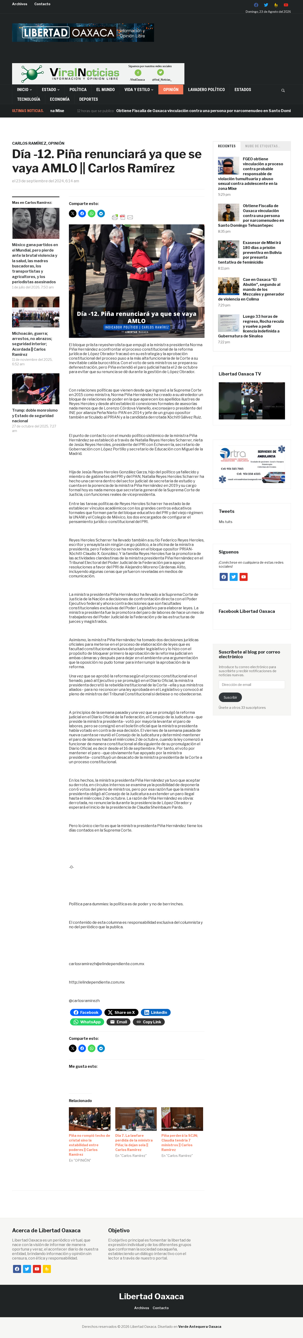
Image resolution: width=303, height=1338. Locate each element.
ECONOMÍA (60, 99)
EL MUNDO (105, 89)
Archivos (19, 4)
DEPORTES (88, 99)
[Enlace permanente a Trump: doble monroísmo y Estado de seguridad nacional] (35, 390)
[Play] (252, 400)
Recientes (227, 146)
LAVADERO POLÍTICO (206, 89)
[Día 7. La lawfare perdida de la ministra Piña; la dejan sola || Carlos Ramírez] (136, 1119)
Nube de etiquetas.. (262, 146)
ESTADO (49, 89)
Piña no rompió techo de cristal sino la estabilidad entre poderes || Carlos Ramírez (89, 1144)
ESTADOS (243, 89)
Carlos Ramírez (29, 143)
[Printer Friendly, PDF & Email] (123, 217)
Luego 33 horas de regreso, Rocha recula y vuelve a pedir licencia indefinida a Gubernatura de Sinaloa (251, 326)
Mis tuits (225, 522)
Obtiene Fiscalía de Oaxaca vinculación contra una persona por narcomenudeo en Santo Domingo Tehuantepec (195, 111)
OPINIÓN (170, 89)
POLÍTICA (78, 89)
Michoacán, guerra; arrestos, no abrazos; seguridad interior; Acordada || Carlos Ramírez (32, 344)
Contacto (42, 4)
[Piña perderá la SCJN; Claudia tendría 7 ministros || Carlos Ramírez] (182, 1119)
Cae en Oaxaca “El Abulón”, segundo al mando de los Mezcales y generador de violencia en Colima (251, 289)
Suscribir (230, 697)
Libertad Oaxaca (151, 1296)
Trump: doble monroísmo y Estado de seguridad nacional (35, 415)
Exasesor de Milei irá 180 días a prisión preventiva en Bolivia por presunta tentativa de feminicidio (250, 252)
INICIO (22, 89)
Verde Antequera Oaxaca (199, 1327)
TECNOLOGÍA (28, 99)
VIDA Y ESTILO (137, 89)
